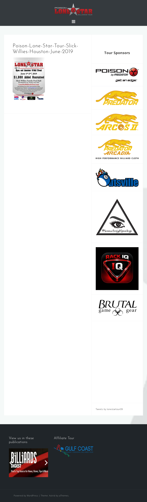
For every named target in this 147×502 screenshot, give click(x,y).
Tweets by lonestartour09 (109, 409)
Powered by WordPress (26, 495)
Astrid (52, 495)
